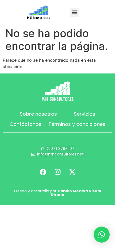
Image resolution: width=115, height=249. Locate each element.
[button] (74, 12)
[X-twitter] (72, 171)
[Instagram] (57, 171)
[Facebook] (42, 171)
